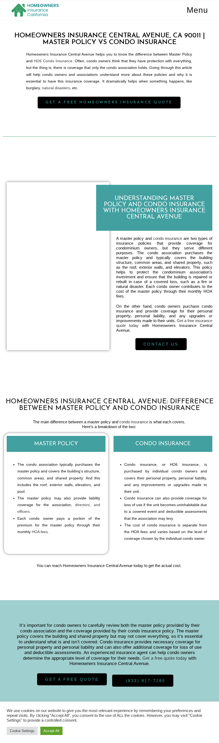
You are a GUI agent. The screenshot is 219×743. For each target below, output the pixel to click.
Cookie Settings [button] (22, 731)
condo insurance (167, 238)
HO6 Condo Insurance (53, 61)
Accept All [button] (51, 731)
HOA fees (40, 532)
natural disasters (56, 88)
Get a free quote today (164, 658)
